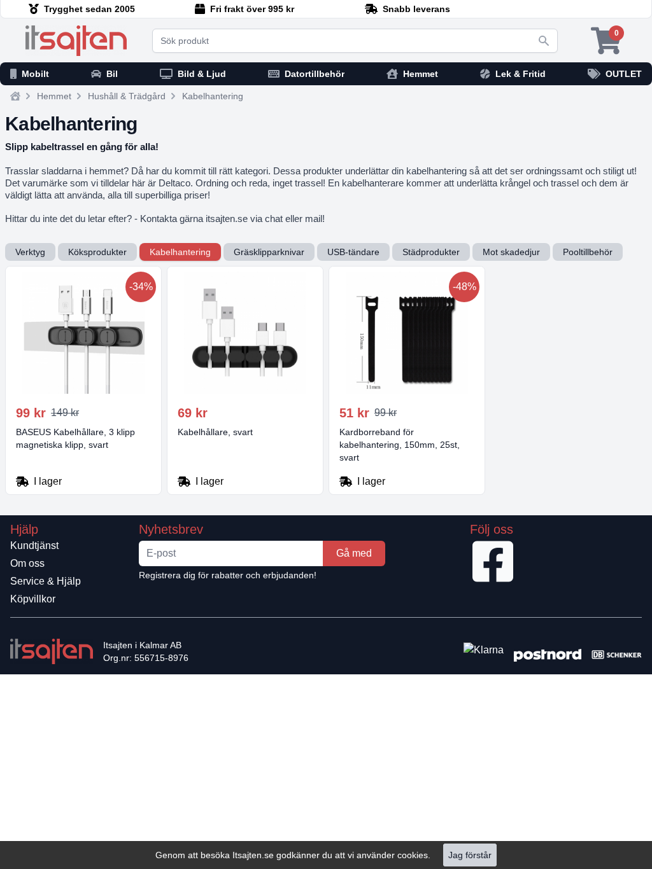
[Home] (15, 96)
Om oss (27, 563)
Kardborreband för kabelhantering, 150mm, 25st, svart (399, 444)
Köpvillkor (32, 599)
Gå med (354, 553)
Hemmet (54, 96)
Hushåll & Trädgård (127, 96)
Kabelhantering (212, 96)
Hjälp (24, 529)
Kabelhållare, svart (215, 432)
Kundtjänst (34, 545)
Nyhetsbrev (171, 529)
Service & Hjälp (45, 581)
